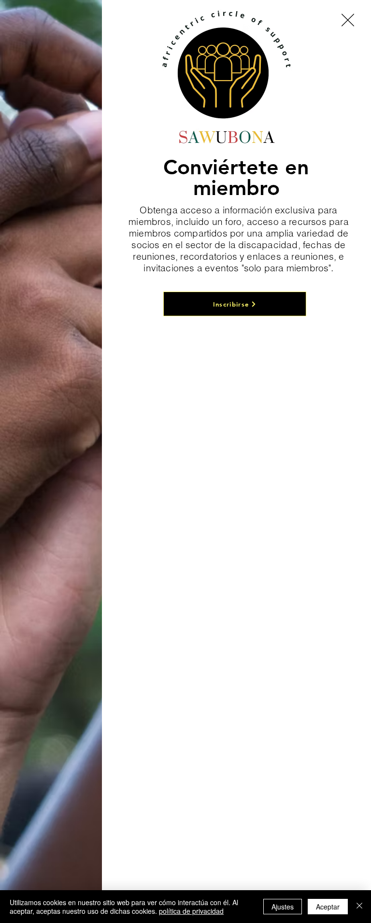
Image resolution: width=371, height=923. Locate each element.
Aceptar (328, 906)
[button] (348, 20)
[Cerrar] (359, 906)
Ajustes (282, 906)
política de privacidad (191, 911)
